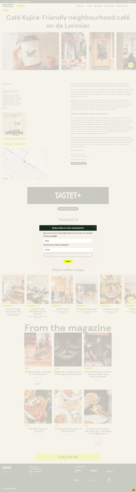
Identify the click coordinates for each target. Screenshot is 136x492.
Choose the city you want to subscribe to (56, 245)
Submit (68, 261)
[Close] (94, 228)
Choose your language (50, 236)
